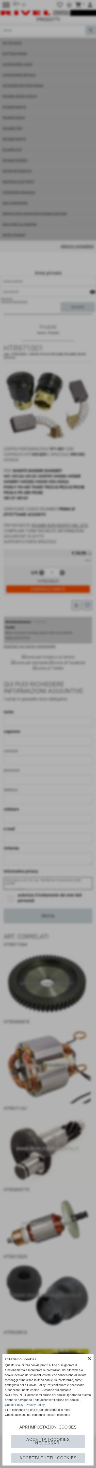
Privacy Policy (35, 1405)
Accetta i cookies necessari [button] (48, 1441)
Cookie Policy (14, 1405)
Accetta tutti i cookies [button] (48, 1458)
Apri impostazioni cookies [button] (48, 1427)
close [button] (89, 1358)
